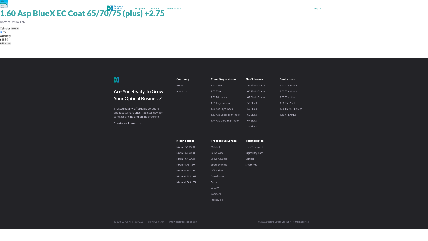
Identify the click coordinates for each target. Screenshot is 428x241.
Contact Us (156, 8)
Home (179, 85)
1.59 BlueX (251, 108)
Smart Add (251, 164)
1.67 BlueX (251, 120)
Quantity (5, 36)
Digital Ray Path (254, 152)
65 (4, 32)
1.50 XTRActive (288, 114)
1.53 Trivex (217, 91)
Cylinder (5, 28)
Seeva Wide (217, 152)
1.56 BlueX (251, 103)
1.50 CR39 (216, 85)
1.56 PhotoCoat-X (255, 85)
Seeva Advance (219, 158)
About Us (181, 91)
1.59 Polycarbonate (221, 103)
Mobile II (215, 147)
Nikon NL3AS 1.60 (186, 170)
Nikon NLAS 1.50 (185, 164)
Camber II (216, 193)
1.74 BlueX (251, 126)
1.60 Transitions (288, 91)
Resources (173, 8)
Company (139, 8)
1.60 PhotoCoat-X (255, 91)
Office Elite (217, 170)
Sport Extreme (219, 164)
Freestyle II (217, 199)
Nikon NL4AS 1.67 (186, 176)
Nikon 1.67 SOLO (185, 158)
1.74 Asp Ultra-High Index (225, 120)
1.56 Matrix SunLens (291, 108)
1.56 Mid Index (219, 97)
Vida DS (215, 188)
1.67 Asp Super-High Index (225, 114)
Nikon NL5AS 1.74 (186, 182)
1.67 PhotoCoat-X (255, 97)
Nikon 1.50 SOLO (185, 147)
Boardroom (217, 176)
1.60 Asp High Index (222, 108)
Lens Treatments (254, 147)
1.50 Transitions (288, 85)
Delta (214, 182)
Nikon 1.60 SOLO (185, 152)
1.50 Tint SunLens (289, 103)
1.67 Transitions (288, 97)
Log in (317, 8)
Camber (249, 158)
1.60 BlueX (251, 114)
